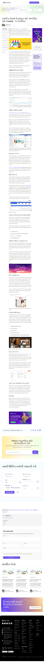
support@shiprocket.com (8, 629)
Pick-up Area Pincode (9, 474)
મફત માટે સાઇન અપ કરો (35, 607)
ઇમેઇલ (25, 543)
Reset (18, 492)
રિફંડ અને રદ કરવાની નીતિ (38, 656)
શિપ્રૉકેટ (7, 26)
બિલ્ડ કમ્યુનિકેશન (6, 43)
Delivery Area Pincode (27, 474)
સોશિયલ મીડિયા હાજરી (6, 32)
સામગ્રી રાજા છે (26, 354)
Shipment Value (25, 485)
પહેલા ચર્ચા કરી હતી (20, 316)
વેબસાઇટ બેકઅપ (5, 33)
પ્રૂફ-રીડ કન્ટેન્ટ (5, 47)
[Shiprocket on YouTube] (40, 430)
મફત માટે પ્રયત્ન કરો (34, 2)
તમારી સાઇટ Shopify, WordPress (15, 167)
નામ (4, 543)
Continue (37, 68)
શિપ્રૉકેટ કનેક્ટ (5, 577)
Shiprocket (28, 185)
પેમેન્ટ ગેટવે (15, 385)
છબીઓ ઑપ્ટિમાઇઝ (6, 45)
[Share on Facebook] (31, 430)
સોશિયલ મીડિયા (14, 277)
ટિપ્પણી (4, 535)
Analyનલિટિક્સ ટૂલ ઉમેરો (7, 30)
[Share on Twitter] (33, 430)
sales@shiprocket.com (8, 632)
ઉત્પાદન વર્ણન (15, 235)
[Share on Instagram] (37, 430)
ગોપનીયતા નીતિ (27, 656)
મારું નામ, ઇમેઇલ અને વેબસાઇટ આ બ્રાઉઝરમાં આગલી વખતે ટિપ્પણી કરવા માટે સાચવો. (18, 553)
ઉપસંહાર (4, 52)
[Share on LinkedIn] (35, 430)
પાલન (32, 656)
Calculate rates (10, 492)
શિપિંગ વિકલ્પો (5, 35)
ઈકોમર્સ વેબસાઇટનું (18, 29)
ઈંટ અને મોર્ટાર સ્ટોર (12, 51)
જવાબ (4, 524)
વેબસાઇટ (4, 548)
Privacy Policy (36, 64)
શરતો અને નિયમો (21, 656)
